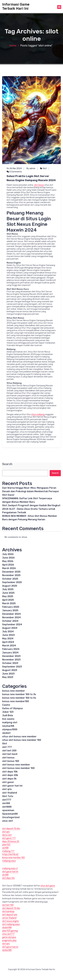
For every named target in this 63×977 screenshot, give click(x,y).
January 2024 (10, 652)
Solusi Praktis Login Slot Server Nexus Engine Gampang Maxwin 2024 (31, 178)
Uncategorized (10, 817)
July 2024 (8, 631)
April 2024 (8, 642)
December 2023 (11, 656)
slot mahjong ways (11, 924)
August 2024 (9, 628)
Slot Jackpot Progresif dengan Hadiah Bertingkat (31, 505)
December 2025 (11, 571)
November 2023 (11, 659)
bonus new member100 (15, 701)
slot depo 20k (10, 775)
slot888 (7, 806)
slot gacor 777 (9, 838)
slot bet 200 (9, 750)
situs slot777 (8, 934)
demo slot (7, 835)
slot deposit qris (9, 914)
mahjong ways (9, 861)
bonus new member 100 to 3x (19, 694)
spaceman (8, 810)
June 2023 (8, 673)
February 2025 (10, 606)
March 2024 (9, 645)
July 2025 (7, 589)
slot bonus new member (16, 764)
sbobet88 (7, 927)
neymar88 (8, 726)
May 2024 (7, 638)
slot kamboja (8, 911)
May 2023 (7, 677)
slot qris (7, 789)
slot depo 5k (9, 778)
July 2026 (8, 554)
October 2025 (10, 578)
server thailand (9, 918)
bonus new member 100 (13, 857)
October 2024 (10, 621)
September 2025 (12, 582)
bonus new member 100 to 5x (19, 697)
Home (12, 45)
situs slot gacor (47, 885)
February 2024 (10, 649)
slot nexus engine (10, 921)
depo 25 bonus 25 (10, 841)
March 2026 (9, 568)
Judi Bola (7, 715)
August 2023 (9, 670)
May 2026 (7, 561)
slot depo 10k (10, 771)
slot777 (6, 799)
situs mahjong (38, 414)
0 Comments (15, 171)
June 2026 (8, 557)
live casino (8, 719)
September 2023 (12, 666)
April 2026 (8, 564)
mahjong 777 (8, 851)
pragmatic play (9, 940)
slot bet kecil (9, 754)
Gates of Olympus (12, 708)
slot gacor (8, 782)
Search (7, 464)
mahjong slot (9, 722)
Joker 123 (7, 711)
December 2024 (11, 614)
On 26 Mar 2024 (14, 168)
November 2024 (11, 617)
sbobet (6, 733)
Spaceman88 (10, 813)
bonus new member (13, 690)
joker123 (6, 844)
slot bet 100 (8, 905)
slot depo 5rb (8, 878)
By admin (31, 168)
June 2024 (8, 635)
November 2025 (11, 575)
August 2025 (9, 585)
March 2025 (9, 603)
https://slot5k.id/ (10, 854)
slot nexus (39, 185)
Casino (6, 704)
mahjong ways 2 (10, 868)
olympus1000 (9, 729)
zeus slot (7, 820)
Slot (45, 168)
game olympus (9, 937)
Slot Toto (7, 796)
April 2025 (8, 599)
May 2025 (7, 596)
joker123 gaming (10, 931)
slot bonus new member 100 (18, 768)
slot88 (6, 803)
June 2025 (8, 592)
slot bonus (8, 757)
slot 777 (7, 747)
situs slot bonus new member (19, 736)
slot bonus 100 (10, 761)
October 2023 (10, 663)
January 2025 (10, 610)
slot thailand (9, 792)
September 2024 (12, 624)
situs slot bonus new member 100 (21, 740)
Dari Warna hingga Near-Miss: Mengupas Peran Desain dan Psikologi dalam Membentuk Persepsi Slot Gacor (30, 491)
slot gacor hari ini (12, 785)
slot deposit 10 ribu (11, 828)
